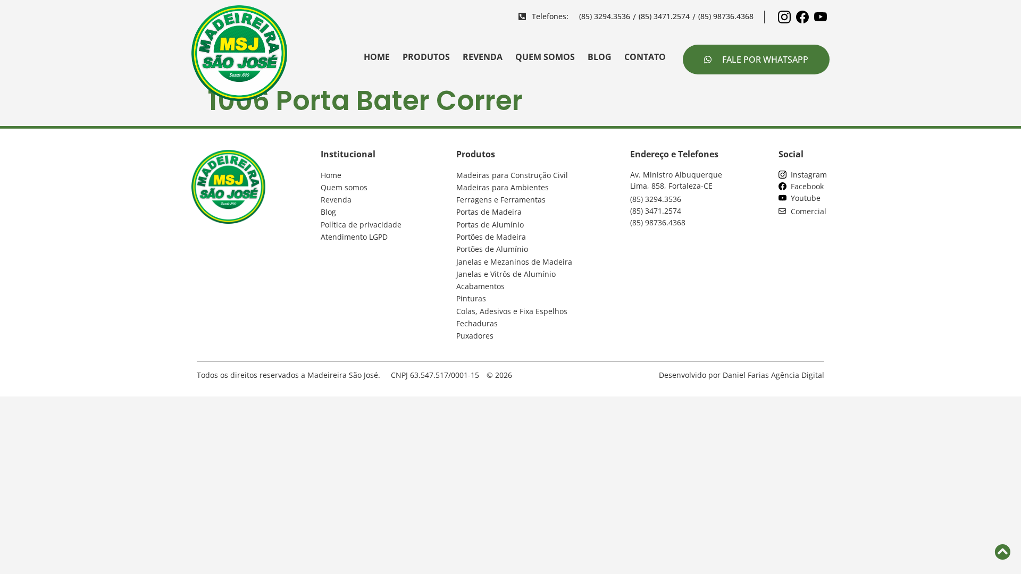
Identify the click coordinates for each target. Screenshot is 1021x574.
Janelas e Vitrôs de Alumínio (506, 274)
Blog (600, 57)
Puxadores (474, 336)
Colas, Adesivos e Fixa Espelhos (511, 311)
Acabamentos (480, 286)
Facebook (805, 186)
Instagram (806, 175)
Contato (645, 57)
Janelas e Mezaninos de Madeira (514, 262)
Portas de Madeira (489, 212)
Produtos (426, 57)
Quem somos (545, 57)
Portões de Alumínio (492, 249)
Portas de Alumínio (490, 225)
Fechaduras (477, 323)
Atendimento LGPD (354, 237)
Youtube (803, 198)
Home (377, 57)
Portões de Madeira (491, 237)
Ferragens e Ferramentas (501, 200)
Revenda (483, 57)
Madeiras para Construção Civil (512, 175)
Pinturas (471, 298)
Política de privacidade (361, 225)
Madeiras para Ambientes (502, 187)
